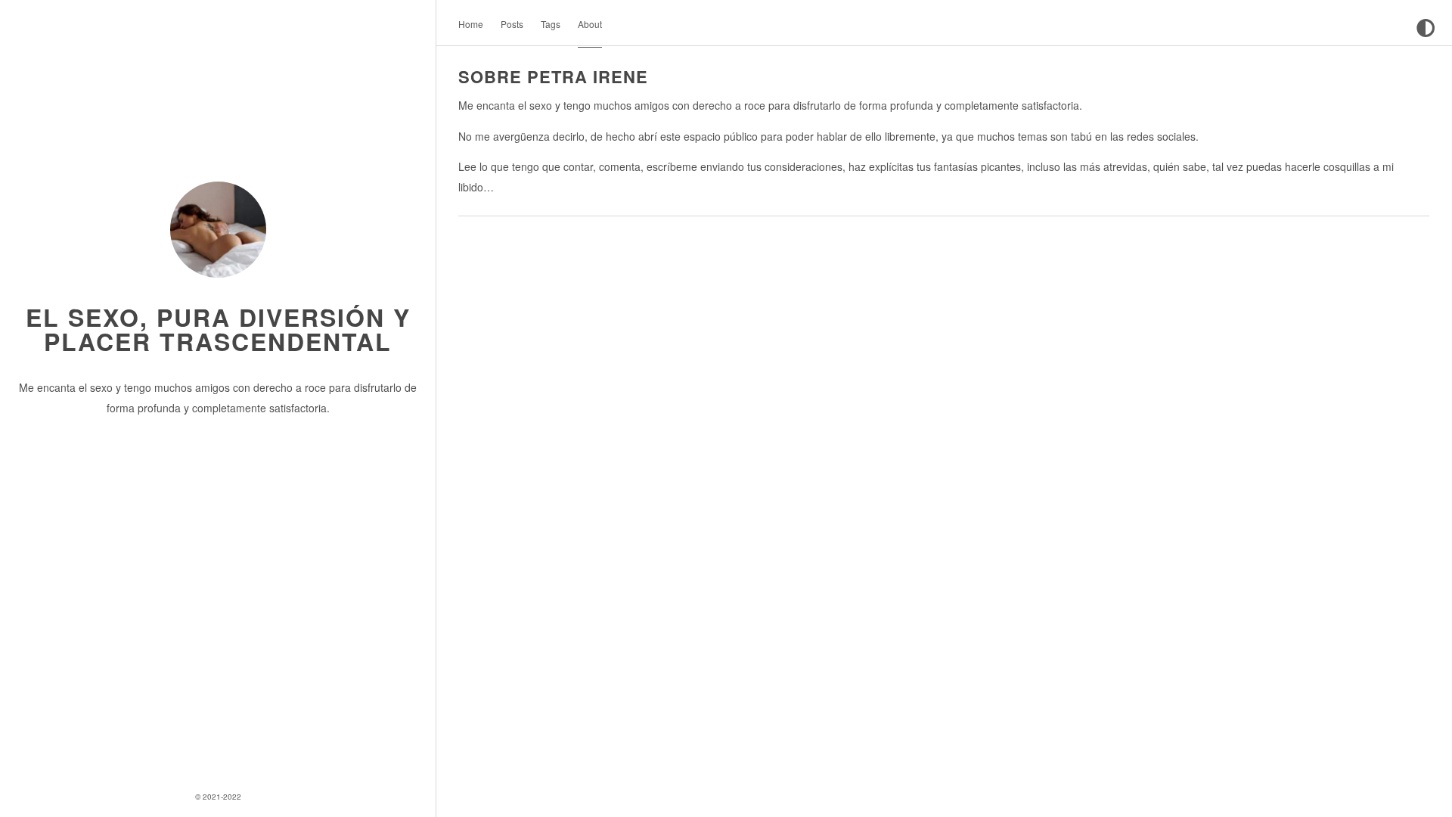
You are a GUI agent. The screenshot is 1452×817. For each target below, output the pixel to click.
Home (470, 23)
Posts (512, 23)
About (590, 23)
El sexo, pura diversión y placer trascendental (218, 329)
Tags (550, 23)
